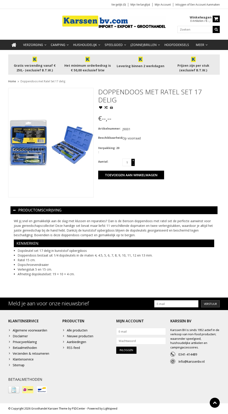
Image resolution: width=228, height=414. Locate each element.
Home (12, 81)
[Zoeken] (216, 29)
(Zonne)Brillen (143, 45)
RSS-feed (73, 348)
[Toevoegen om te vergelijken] (106, 108)
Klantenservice (23, 359)
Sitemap (18, 365)
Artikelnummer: (109, 128)
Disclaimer (20, 336)
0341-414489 (187, 354)
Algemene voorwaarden (30, 330)
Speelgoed (114, 45)
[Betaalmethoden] (13, 389)
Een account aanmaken (205, 4)
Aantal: (103, 162)
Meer (200, 45)
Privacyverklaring (25, 342)
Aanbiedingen (76, 342)
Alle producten (77, 330)
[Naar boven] (215, 403)
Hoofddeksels (176, 45)
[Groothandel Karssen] (114, 22)
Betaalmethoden (25, 348)
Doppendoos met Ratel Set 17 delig (42, 81)
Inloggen (181, 4)
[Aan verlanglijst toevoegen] (101, 108)
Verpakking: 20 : (108, 150)
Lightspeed (110, 408)
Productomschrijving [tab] (39, 210)
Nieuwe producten (80, 336)
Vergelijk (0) (118, 4)
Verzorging (33, 45)
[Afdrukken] (111, 108)
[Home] (14, 45)
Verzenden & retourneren (31, 353)
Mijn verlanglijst (140, 4)
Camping (58, 45)
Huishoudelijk (85, 45)
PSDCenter (78, 408)
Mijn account (163, 4)
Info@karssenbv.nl (191, 361)
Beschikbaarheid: (109, 138)
